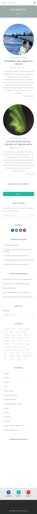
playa (5, 353)
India (19, 341)
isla (24, 341)
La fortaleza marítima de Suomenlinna (16, 255)
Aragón (6, 382)
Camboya (6, 334)
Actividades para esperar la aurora (18, 62)
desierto (26, 334)
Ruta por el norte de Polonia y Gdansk (21, 297)
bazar (5, 331)
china (13, 334)
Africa (6, 373)
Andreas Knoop (8, 279)
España (6, 408)
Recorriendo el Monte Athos (24, 279)
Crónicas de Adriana (10, 395)
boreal (12, 331)
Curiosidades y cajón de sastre (13, 404)
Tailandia (11, 356)
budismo (24, 331)
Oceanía (6, 421)
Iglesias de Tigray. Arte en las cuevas (19, 292)
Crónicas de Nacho (16, 57)
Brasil (17, 331)
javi (4, 292)
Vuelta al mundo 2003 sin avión (14, 425)
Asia (5, 386)
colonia (19, 334)
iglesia (14, 341)
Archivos (6, 311)
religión (11, 353)
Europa (24, 57)
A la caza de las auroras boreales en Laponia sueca (18, 142)
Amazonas (7, 328)
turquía (12, 359)
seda (5, 356)
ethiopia (14, 337)
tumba (6, 359)
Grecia (27, 337)
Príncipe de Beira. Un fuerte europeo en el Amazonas (17, 250)
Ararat (14, 328)
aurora (27, 328)
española (6, 337)
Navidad (15, 346)
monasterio (19, 343)
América (7, 378)
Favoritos (7, 417)
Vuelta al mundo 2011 (11, 430)
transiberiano (27, 356)
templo (18, 356)
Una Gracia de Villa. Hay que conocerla (16, 264)
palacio (21, 349)
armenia (20, 328)
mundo (27, 343)
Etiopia (21, 337)
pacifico (14, 349)
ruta (23, 353)
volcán (19, 359)
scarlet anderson (8, 284)
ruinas (18, 353)
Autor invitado (9, 391)
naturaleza (7, 346)
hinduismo (7, 341)
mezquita (6, 343)
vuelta (25, 359)
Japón (14, 288)
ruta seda (30, 353)
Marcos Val (6, 288)
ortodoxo (6, 349)
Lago (29, 341)
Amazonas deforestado (11, 245)
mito (13, 343)
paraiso (27, 349)
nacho (5, 297)
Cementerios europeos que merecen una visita (18, 260)
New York (23, 346)
